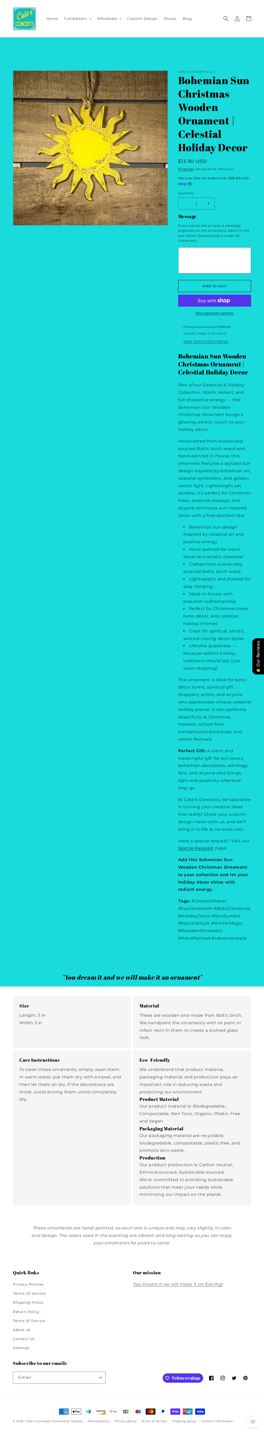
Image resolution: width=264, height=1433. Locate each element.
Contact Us (24, 1338)
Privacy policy (125, 1421)
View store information (205, 341)
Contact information (217, 1421)
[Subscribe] (99, 1378)
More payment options (214, 313)
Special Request (196, 848)
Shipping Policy (28, 1302)
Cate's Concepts (38, 1421)
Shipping (185, 169)
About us (21, 1329)
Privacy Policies (28, 1284)
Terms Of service (29, 1293)
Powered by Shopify (67, 1421)
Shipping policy (184, 1421)
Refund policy (99, 1421)
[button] (77, 18)
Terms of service (154, 1421)
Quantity (186, 193)
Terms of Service (29, 1320)
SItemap (21, 1348)
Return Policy (26, 1311)
